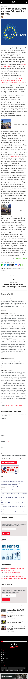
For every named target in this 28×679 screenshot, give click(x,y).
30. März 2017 (21, 17)
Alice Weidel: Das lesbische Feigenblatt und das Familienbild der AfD (16, 621)
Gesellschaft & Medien (6, 658)
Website (3, 448)
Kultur (2, 660)
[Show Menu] (1, 2)
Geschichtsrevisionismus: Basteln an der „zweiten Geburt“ (13, 490)
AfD (2, 668)
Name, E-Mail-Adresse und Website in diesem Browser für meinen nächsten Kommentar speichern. (14, 454)
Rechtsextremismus (14, 670)
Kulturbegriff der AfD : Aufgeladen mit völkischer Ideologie (13, 502)
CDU (6, 668)
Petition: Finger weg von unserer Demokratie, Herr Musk (13, 512)
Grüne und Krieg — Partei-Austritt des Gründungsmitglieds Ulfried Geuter (16, 610)
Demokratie (11, 668)
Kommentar (4, 418)
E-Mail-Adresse (5, 441)
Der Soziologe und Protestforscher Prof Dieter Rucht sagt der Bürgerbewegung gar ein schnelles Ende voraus (13, 80)
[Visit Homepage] (14, 2)
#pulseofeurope (7, 268)
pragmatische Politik (16, 156)
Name (3, 435)
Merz (3, 670)
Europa (3, 270)
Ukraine (21, 670)
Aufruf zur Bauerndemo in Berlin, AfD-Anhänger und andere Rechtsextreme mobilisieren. (16, 628)
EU (22, 268)
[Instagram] (18, 265)
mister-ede (3, 370)
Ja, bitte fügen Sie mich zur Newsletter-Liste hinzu (13, 458)
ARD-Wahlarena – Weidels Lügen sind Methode (16, 615)
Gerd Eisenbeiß (4, 578)
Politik (5, 6)
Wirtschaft (3, 656)
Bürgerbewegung (16, 268)
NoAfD (7, 670)
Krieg (24, 668)
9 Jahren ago (8, 298)
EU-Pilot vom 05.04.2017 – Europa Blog (14, 405)
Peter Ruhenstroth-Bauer (11, 17)
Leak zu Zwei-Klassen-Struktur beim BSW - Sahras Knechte (14, 493)
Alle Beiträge (4, 652)
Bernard (3, 298)
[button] (2, 676)
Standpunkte (4, 663)
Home (2, 6)
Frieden (19, 668)
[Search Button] (26, 2)
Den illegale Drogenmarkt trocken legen (15, 576)
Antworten (4, 310)
